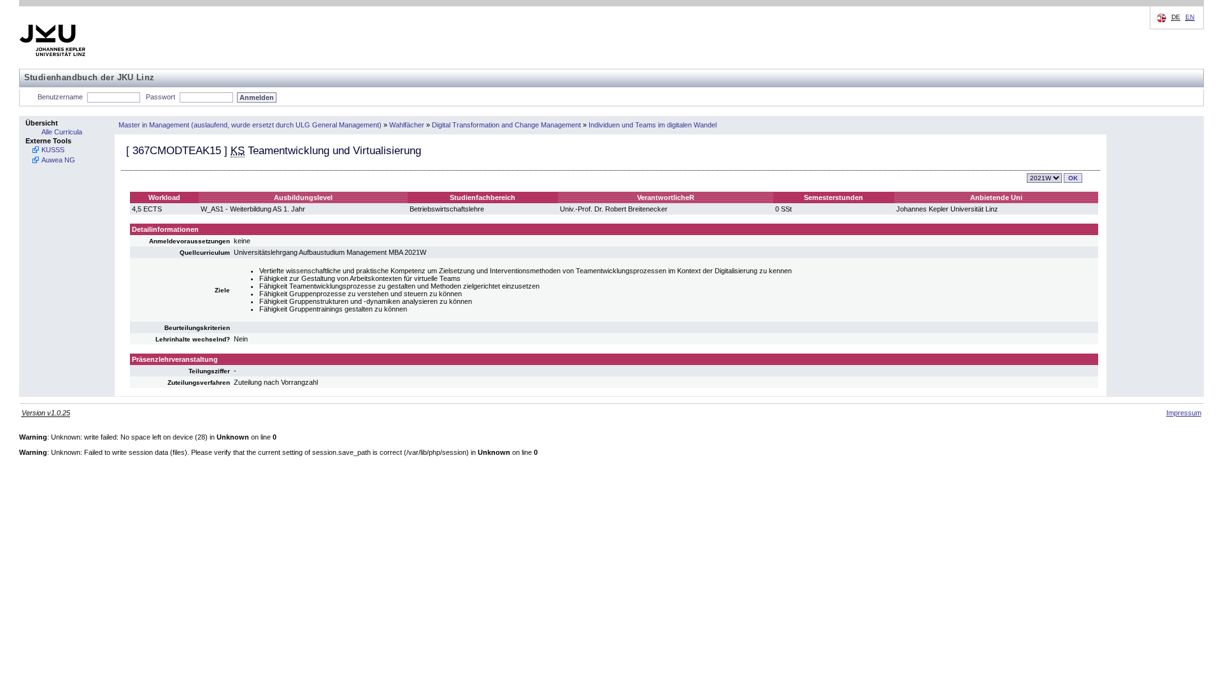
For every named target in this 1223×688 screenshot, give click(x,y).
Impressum (1183, 413)
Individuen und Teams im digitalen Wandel (653, 125)
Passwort (160, 97)
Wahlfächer (406, 125)
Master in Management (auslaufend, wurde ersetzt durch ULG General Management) (250, 125)
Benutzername (60, 97)
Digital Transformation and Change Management (506, 125)
